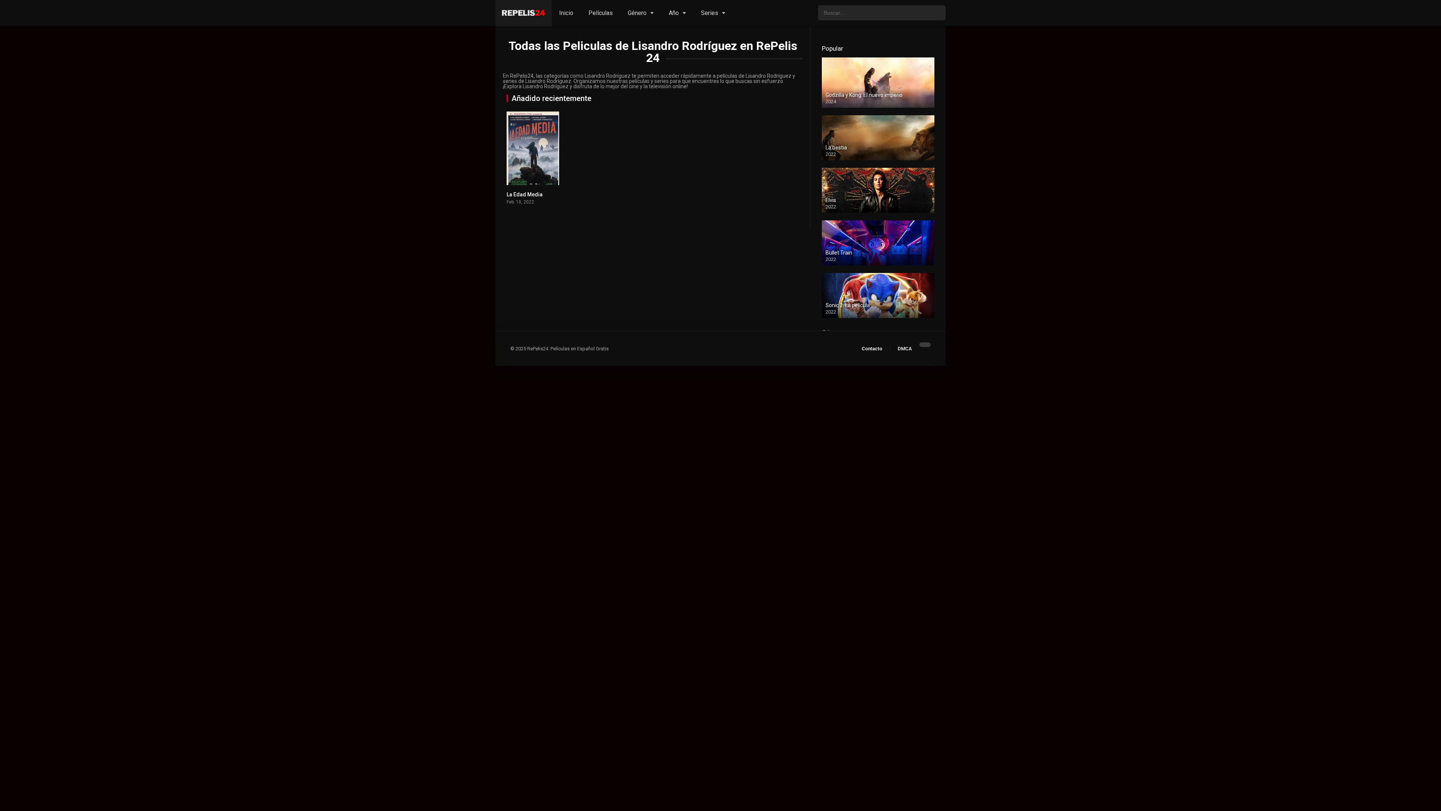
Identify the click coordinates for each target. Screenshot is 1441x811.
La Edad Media (525, 194)
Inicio (566, 13)
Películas (600, 13)
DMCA (905, 348)
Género (637, 13)
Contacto (872, 348)
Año (674, 13)
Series (709, 13)
